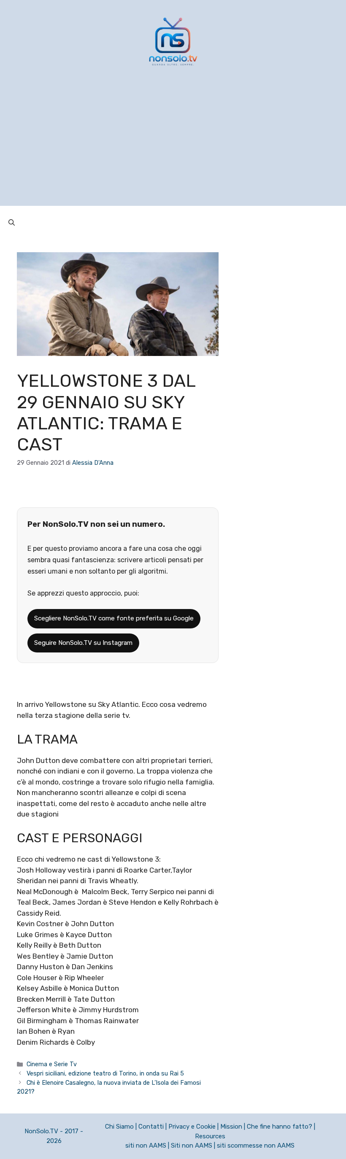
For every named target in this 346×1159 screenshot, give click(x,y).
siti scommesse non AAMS (256, 1145)
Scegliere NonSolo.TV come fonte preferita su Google (114, 618)
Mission (231, 1126)
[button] (11, 222)
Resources (210, 1136)
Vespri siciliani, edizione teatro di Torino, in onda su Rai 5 (105, 1073)
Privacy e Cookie (192, 1126)
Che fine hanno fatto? (279, 1126)
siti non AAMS (145, 1145)
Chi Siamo (119, 1126)
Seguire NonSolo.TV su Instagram (83, 643)
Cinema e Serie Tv (52, 1064)
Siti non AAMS (191, 1145)
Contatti (151, 1126)
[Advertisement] (173, 147)
